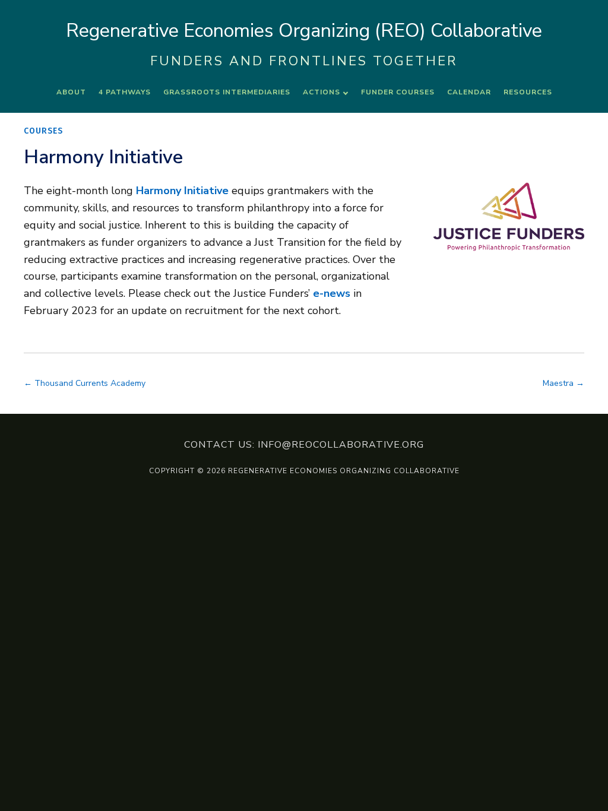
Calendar (469, 92)
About (71, 92)
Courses (43, 131)
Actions (321, 92)
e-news (331, 293)
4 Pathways (125, 92)
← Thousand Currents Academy (84, 383)
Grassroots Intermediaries (226, 92)
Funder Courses (398, 92)
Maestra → (563, 383)
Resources (528, 92)
